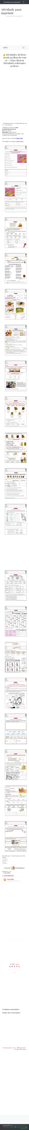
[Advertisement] (14, 30)
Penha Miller (10, 879)
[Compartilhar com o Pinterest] (17, 967)
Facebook (5, 859)
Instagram (4, 860)
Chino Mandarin (21, 1127)
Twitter (4, 862)
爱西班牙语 (24, 1128)
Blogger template (10, 1127)
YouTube (4, 863)
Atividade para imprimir (11, 2)
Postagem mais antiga (20, 1049)
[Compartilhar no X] (12, 967)
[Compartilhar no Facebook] (14, 967)
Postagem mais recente (9, 1048)
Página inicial (22, 1048)
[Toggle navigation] (23, 2)
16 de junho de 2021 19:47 (13, 881)
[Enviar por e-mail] (10, 967)
